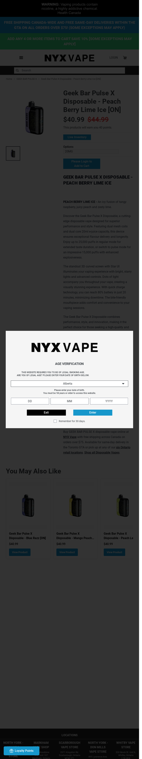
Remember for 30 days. (72, 421)
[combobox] (69, 384)
